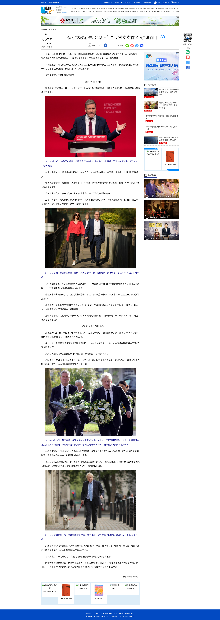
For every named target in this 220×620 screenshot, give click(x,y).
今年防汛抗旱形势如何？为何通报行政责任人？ (162, 117)
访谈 (155, 8)
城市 (124, 11)
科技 (126, 8)
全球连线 (118, 8)
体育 (137, 8)
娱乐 (141, 11)
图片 (162, 8)
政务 (166, 8)
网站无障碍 (147, 2)
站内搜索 (176, 2)
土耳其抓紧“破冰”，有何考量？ (162, 196)
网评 (98, 8)
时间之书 (115, 588)
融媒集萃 (152, 175)
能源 (131, 11)
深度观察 (152, 84)
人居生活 (84, 11)
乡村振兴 (109, 11)
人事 (87, 8)
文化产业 (175, 11)
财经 (94, 8)
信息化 (90, 11)
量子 (133, 8)
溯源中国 (119, 11)
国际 (91, 8)
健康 (148, 8)
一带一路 (157, 11)
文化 (141, 8)
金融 (72, 11)
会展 (134, 11)
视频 (159, 8)
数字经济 (96, 11)
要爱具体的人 (131, 588)
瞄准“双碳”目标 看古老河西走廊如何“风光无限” (168, 138)
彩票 (138, 11)
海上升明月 (99, 598)
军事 (152, 8)
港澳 (102, 8)
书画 (144, 8)
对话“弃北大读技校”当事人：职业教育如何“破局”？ (162, 127)
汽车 (75, 11)
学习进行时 (74, 8)
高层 (80, 8)
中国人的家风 (82, 588)
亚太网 (163, 11)
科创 (130, 8)
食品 (79, 11)
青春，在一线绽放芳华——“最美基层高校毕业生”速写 (168, 105)
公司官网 (59, 10)
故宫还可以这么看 (49, 591)
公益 (152, 11)
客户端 (158, 2)
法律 (170, 8)
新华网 (44, 29)
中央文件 (175, 8)
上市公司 (169, 11)
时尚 (145, 11)
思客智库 (111, 8)
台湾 (105, 8)
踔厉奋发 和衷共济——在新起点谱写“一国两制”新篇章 (169, 91)
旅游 (127, 11)
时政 (84, 8)
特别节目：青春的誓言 (159, 217)
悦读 (148, 11)
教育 (123, 8)
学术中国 (102, 11)
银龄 (114, 11)
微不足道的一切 (66, 598)
